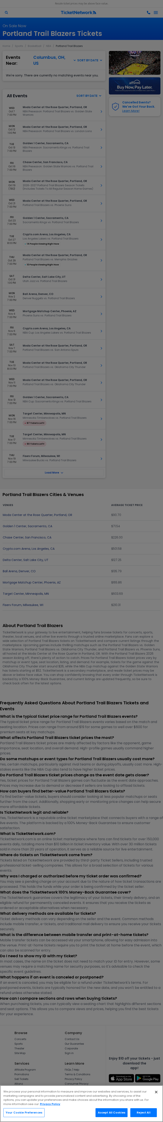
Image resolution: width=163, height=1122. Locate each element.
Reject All (143, 1113)
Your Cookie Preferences (24, 1113)
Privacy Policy (50, 1104)
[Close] (156, 1092)
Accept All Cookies (111, 1113)
